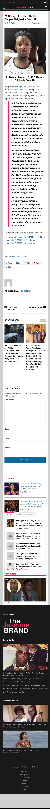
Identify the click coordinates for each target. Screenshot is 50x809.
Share (10, 267)
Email (6, 438)
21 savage (13, 256)
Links (25, 789)
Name (6, 429)
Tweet (10, 263)
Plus (29, 263)
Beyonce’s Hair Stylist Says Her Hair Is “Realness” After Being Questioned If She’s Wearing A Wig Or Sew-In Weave (25, 686)
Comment (9, 399)
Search (25, 786)
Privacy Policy (25, 774)
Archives (25, 783)
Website (8, 447)
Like (19, 263)
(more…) (29, 524)
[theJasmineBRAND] (25, 7)
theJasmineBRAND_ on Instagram (20, 243)
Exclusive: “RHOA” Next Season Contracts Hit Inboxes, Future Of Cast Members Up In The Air (32, 504)
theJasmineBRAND (31, 767)
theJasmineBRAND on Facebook (19, 240)
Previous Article (12, 308)
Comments (29, 514)
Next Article (35, 307)
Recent (18, 514)
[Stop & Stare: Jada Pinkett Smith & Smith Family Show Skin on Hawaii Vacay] (25, 739)
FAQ (25, 780)
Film (6, 580)
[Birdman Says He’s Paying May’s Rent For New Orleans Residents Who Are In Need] (25, 657)
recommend (22, 256)
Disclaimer (25, 771)
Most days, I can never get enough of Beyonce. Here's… (29, 536)
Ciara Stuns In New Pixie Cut (13, 692)
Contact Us (25, 777)
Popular (9, 515)
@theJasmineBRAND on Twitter (29, 237)
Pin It (38, 263)
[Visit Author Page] (8, 283)
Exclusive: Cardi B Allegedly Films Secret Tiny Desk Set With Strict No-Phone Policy (32, 486)
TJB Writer (11, 23)
